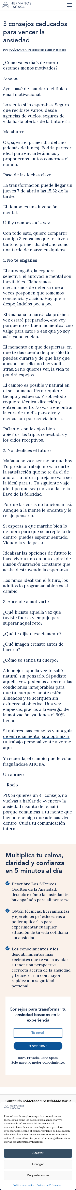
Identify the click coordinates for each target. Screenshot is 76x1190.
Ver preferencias (38, 1175)
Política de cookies (23, 1185)
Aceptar (38, 1153)
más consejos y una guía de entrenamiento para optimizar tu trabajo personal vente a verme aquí (38, 739)
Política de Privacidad (48, 1185)
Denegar (38, 1164)
